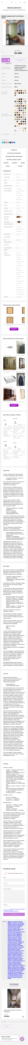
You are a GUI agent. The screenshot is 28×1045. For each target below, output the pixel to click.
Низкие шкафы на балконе (14, 957)
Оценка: (5, 905)
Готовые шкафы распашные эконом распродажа (15, 939)
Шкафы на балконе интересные (16, 922)
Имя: (5, 877)
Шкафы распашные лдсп (14, 968)
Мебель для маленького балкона (16, 969)
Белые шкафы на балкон (14, 949)
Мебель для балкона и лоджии (15, 967)
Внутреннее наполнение (14, 153)
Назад (6, 1026)
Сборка (8, 166)
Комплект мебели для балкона (15, 955)
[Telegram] (8, 142)
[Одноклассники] (6, 142)
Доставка (14, 163)
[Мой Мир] (14, 142)
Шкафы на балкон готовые (15, 935)
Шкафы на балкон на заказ (15, 936)
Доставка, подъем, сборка (14, 159)
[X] (10, 142)
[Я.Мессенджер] (2, 142)
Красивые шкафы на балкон (14, 937)
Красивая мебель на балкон (15, 946)
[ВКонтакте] (4, 142)
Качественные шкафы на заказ (15, 953)
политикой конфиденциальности (11, 911)
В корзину (5, 60)
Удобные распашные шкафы (14, 945)
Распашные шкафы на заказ (15, 948)
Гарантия (5, 163)
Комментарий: (7, 889)
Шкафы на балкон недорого (15, 926)
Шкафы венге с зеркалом (18, 965)
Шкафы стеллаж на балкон (16, 925)
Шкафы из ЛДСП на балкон (14, 954)
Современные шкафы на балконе (15, 941)
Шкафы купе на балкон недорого (16, 942)
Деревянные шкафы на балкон (15, 958)
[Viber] (12, 142)
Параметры (14, 150)
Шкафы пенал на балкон (15, 943)
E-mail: (5, 883)
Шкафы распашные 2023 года (16, 970)
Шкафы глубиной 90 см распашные (15, 971)
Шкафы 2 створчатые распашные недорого (15, 928)
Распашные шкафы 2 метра (15, 951)
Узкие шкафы (20, 946)
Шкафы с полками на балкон (15, 921)
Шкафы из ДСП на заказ (14, 924)
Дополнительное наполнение (14, 156)
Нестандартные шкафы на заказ (16, 950)
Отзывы (20, 166)
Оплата (23, 163)
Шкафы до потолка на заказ (15, 933)
